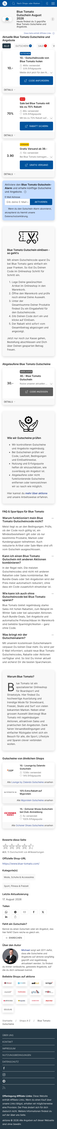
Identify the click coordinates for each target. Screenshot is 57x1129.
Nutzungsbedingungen (16, 1055)
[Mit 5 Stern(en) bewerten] (31, 846)
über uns (14, 1115)
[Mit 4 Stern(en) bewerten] (24, 846)
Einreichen (15, 937)
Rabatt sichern (38, 126)
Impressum (8, 1048)
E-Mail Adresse (12, 197)
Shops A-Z (24, 1020)
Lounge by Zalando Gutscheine (27, 782)
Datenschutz (10, 1061)
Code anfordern (39, 80)
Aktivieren (41, 202)
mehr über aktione (36, 493)
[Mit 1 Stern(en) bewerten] (5, 846)
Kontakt (7, 1041)
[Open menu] (53, 3)
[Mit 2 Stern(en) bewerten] (12, 846)
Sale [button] (42, 46)
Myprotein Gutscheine (32, 800)
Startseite (7, 1020)
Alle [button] (6, 46)
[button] (7, 19)
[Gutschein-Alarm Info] (25, 192)
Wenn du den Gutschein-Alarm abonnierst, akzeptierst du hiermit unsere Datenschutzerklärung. (28, 212)
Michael (25, 950)
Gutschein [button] (23, 46)
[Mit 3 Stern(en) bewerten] (18, 846)
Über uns (7, 1035)
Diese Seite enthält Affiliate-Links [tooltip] (38, 33)
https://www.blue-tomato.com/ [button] (20, 863)
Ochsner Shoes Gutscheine (30, 825)
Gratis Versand (38, 165)
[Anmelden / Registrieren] (46, 3)
